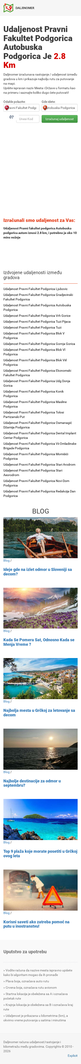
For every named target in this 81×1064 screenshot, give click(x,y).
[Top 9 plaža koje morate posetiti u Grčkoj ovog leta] (40, 819)
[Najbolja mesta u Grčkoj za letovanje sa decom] (40, 678)
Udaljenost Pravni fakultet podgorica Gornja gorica (39, 344)
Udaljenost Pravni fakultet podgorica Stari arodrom (39, 464)
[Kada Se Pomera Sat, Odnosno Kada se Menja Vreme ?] (40, 608)
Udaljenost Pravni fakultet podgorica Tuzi (32, 327)
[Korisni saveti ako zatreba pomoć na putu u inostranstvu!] (40, 890)
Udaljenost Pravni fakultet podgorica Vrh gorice (36, 315)
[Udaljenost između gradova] (20, 8)
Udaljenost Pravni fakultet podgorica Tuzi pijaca (37, 321)
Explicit (73, 1055)
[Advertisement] (40, 171)
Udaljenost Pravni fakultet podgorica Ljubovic (35, 289)
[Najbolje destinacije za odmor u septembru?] (40, 749)
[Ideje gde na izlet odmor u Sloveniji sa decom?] (40, 537)
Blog (6, 560)
